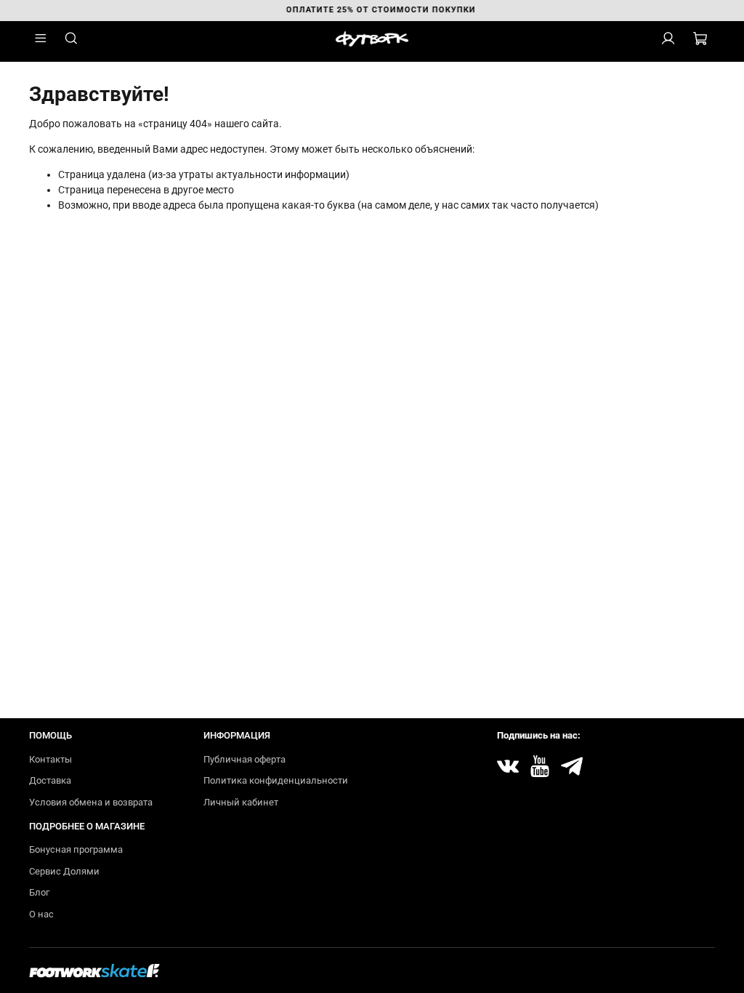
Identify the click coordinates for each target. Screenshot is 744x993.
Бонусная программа (76, 849)
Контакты (50, 759)
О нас (41, 914)
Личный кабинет (240, 802)
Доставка (50, 780)
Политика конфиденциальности (275, 780)
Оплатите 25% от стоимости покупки (372, 10)
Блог (39, 892)
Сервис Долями (64, 871)
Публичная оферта (244, 759)
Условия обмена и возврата (91, 802)
